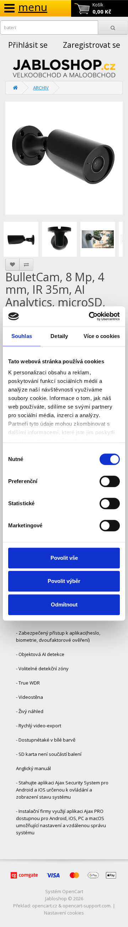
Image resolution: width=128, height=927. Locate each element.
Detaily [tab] (59, 336)
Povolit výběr (64, 581)
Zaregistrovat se (91, 45)
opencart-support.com (87, 905)
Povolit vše (64, 558)
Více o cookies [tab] (102, 336)
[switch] (110, 481)
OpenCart (72, 891)
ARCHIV (41, 87)
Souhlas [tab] (21, 336)
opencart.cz (44, 905)
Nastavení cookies (64, 913)
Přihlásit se (28, 45)
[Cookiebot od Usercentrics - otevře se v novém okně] (90, 316)
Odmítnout (64, 604)
